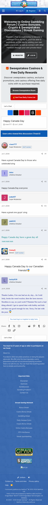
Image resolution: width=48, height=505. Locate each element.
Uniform (22, 477)
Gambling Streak (24, 416)
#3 (45, 206)
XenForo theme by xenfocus (26, 502)
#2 (45, 181)
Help (6, 485)
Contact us (9, 481)
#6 (45, 289)
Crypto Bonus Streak (24, 424)
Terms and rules (20, 481)
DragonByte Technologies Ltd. (33, 496)
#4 (45, 230)
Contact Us (24, 393)
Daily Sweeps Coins (24, 420)
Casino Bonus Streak (24, 412)
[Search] (44, 10)
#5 (45, 259)
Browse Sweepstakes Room (24, 90)
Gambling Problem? (24, 390)
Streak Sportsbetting (24, 436)
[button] (3, 11)
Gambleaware (24, 387)
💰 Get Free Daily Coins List (24, 97)
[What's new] (39, 10)
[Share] (42, 153)
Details (24, 498)
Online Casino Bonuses (24, 428)
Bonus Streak (24, 407)
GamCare (24, 384)
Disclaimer (24, 381)
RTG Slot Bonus (24, 432)
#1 (45, 154)
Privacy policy (34, 481)
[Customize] (29, 477)
